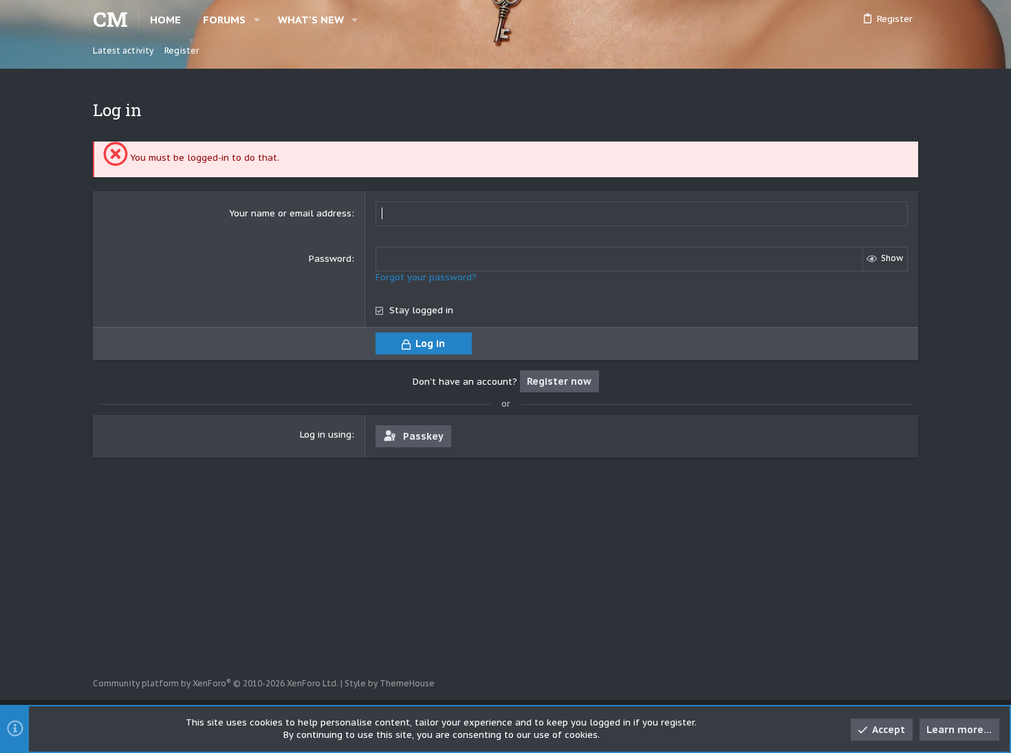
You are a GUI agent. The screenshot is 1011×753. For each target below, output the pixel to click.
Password (330, 259)
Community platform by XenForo (215, 683)
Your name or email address (290, 213)
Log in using (325, 434)
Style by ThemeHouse (390, 683)
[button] (257, 19)
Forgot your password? (426, 277)
